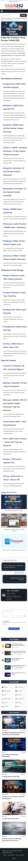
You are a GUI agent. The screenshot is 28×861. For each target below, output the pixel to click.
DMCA (5, 855)
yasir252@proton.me (7, 852)
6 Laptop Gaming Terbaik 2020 (10, 776)
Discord (13, 593)
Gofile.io (6, 148)
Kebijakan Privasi (11, 855)
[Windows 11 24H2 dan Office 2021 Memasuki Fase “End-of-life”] (14, 828)
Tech (4, 752)
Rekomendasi (5, 730)
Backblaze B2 (8, 310)
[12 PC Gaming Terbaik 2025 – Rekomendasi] (14, 744)
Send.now (7, 256)
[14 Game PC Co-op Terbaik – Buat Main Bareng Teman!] (14, 786)
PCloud (6, 476)
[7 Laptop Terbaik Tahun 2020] (14, 808)
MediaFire (7, 106)
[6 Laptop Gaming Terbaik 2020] (14, 766)
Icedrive (6, 344)
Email (9, 593)
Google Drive (8, 84)
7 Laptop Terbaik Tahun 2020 (10, 818)
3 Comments (23, 816)
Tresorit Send (8, 422)
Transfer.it (7, 366)
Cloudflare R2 (8, 327)
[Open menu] (1, 11)
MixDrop (6, 383)
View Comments (14, 628)
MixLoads (7, 400)
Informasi (5, 774)
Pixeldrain (7, 125)
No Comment (23, 730)
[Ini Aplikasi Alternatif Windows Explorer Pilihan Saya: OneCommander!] (14, 722)
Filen (5, 439)
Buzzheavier (8, 189)
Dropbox (6, 459)
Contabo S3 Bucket (11, 293)
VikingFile (7, 168)
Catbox (6, 209)
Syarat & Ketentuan (20, 855)
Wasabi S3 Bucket (10, 276)
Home (2, 18)
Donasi (14, 858)
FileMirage (7, 241)
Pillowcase (7, 224)
